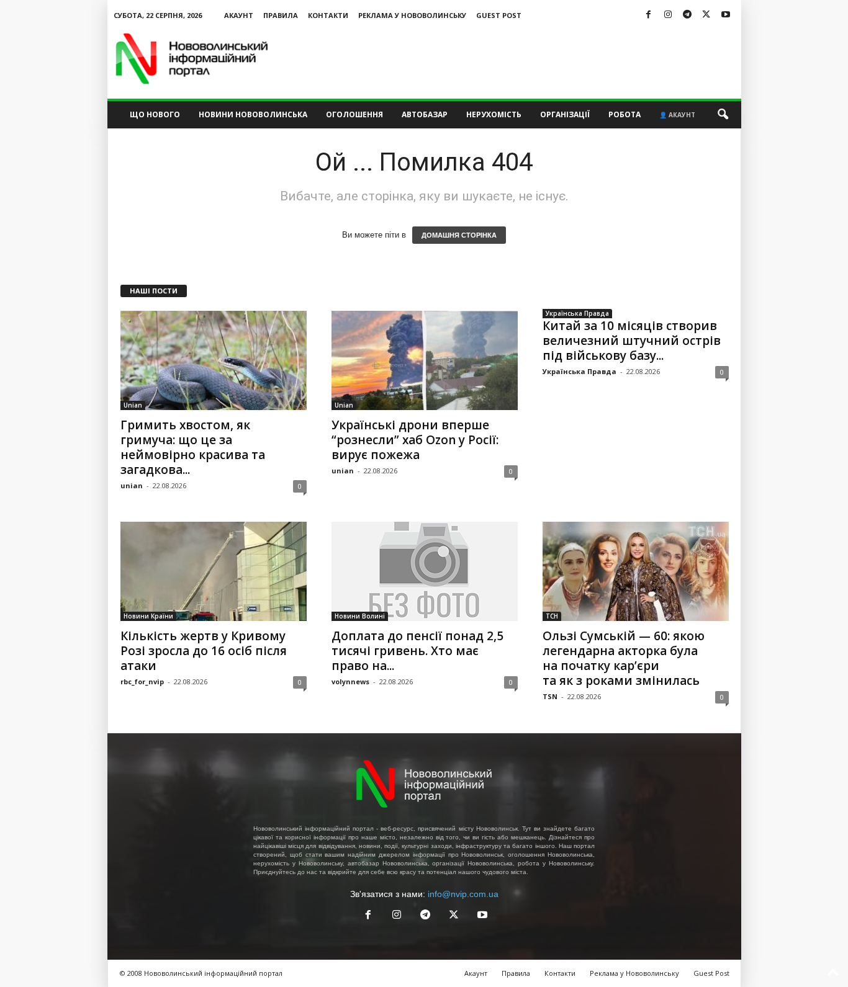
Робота (624, 114)
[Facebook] (648, 15)
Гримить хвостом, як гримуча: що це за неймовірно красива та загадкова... (192, 447)
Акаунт (238, 15)
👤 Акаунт (677, 114)
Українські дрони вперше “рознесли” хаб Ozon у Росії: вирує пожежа (415, 440)
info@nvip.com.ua (463, 894)
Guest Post (498, 15)
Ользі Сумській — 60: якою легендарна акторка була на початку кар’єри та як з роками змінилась (624, 658)
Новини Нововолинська (253, 114)
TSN (550, 696)
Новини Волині (360, 616)
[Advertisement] (515, 58)
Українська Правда (577, 313)
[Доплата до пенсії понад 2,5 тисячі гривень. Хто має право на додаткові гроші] (425, 571)
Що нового (155, 114)
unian (131, 485)
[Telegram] (687, 15)
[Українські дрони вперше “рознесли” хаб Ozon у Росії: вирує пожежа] (425, 360)
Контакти (328, 15)
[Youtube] (725, 15)
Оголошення (354, 114)
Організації (565, 114)
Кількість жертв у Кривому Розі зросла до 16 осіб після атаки (203, 651)
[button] (722, 114)
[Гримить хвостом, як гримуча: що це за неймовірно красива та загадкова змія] (213, 360)
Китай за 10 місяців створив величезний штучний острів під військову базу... (632, 341)
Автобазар (425, 114)
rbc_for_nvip (142, 681)
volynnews (350, 681)
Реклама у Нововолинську (412, 15)
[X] (706, 15)
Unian (133, 405)
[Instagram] (668, 15)
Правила (280, 15)
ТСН (552, 616)
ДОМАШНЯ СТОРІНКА (459, 235)
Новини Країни (148, 616)
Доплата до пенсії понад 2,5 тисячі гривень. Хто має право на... (417, 651)
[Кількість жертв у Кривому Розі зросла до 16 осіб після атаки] (213, 571)
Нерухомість (493, 114)
